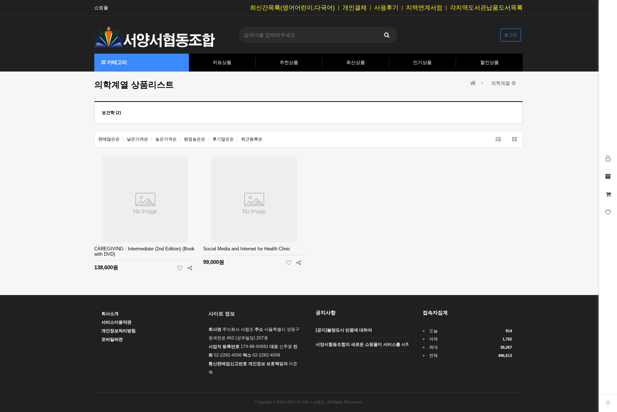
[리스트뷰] (498, 139)
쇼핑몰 (101, 7)
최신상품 (355, 62)
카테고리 (116, 62)
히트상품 (222, 62)
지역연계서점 (424, 7)
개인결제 (354, 7)
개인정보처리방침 (118, 330)
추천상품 (289, 62)
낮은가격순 (137, 139)
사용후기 (386, 7)
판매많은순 (109, 139)
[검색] (386, 35)
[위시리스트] (179, 267)
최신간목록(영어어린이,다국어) (292, 7)
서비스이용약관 (116, 322)
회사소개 (110, 313)
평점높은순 (194, 139)
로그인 (510, 35)
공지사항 (326, 312)
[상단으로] (608, 403)
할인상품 (489, 62)
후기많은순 (223, 139)
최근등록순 (251, 139)
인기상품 (422, 62)
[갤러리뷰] (514, 139)
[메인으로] (473, 83)
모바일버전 (112, 339)
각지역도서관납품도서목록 (486, 7)
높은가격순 (166, 139)
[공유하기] (189, 267)
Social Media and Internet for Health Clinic (246, 248)
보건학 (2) (111, 112)
